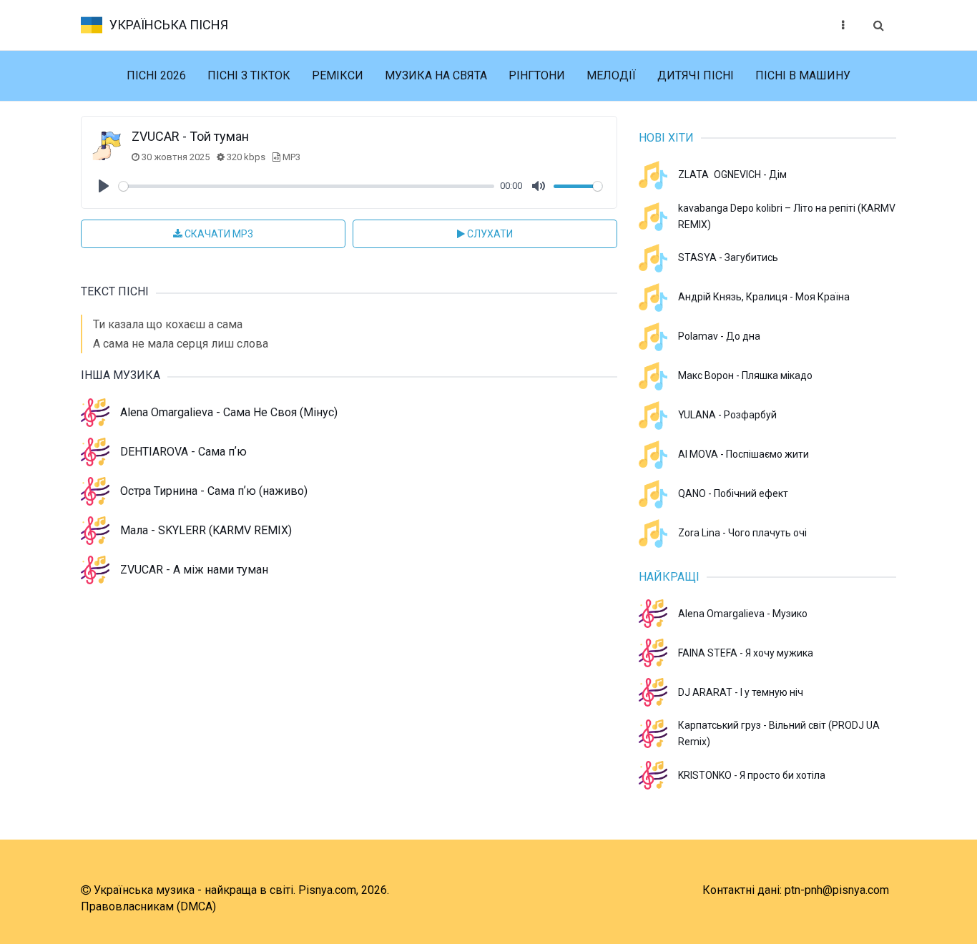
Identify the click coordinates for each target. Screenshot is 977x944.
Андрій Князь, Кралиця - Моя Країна (764, 297)
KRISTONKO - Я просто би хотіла (751, 775)
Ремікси (337, 75)
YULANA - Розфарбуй (727, 415)
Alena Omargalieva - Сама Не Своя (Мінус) (229, 412)
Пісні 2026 (156, 75)
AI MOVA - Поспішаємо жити (743, 454)
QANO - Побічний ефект (733, 493)
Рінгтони (537, 75)
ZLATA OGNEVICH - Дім (732, 174)
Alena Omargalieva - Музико (742, 613)
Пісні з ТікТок (248, 75)
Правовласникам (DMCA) (148, 906)
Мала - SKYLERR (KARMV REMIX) (206, 530)
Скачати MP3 (217, 234)
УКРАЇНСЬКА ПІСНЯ (168, 24)
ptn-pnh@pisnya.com (837, 890)
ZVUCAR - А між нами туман (194, 569)
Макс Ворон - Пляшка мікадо (745, 375)
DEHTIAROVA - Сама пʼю (183, 451)
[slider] (306, 186)
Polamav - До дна (719, 336)
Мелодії (611, 75)
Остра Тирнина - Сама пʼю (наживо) (214, 491)
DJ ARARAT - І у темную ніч (740, 692)
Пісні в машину (802, 75)
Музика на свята (436, 75)
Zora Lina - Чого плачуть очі (742, 533)
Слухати (489, 234)
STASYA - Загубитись (728, 257)
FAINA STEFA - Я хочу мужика (745, 653)
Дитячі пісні (695, 75)
